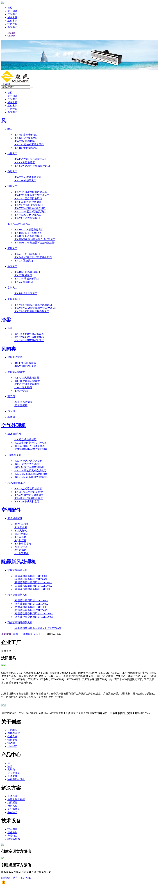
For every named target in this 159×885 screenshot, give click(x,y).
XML (28, 877)
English (6, 84)
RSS (22, 877)
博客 (15, 877)
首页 (15, 634)
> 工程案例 (24, 634)
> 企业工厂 (37, 634)
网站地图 (6, 877)
